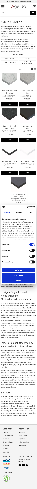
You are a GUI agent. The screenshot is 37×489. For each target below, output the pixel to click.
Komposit (6, 445)
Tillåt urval (18, 275)
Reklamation (22, 445)
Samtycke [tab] (6, 212)
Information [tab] (18, 212)
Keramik (5, 449)
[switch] (32, 250)
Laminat (5, 432)
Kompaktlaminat (8, 435)
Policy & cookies (23, 442)
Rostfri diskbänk (8, 442)
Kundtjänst (21, 432)
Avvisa (18, 280)
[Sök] (33, 13)
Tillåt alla (18, 270)
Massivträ (6, 452)
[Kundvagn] (34, 6)
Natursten (6, 439)
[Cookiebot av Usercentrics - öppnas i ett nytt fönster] (26, 207)
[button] (2, 6)
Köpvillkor (21, 439)
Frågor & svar (22, 435)
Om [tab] (30, 212)
